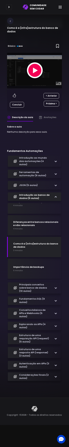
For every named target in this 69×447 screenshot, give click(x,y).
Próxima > (51, 103)
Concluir (17, 104)
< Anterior (51, 95)
